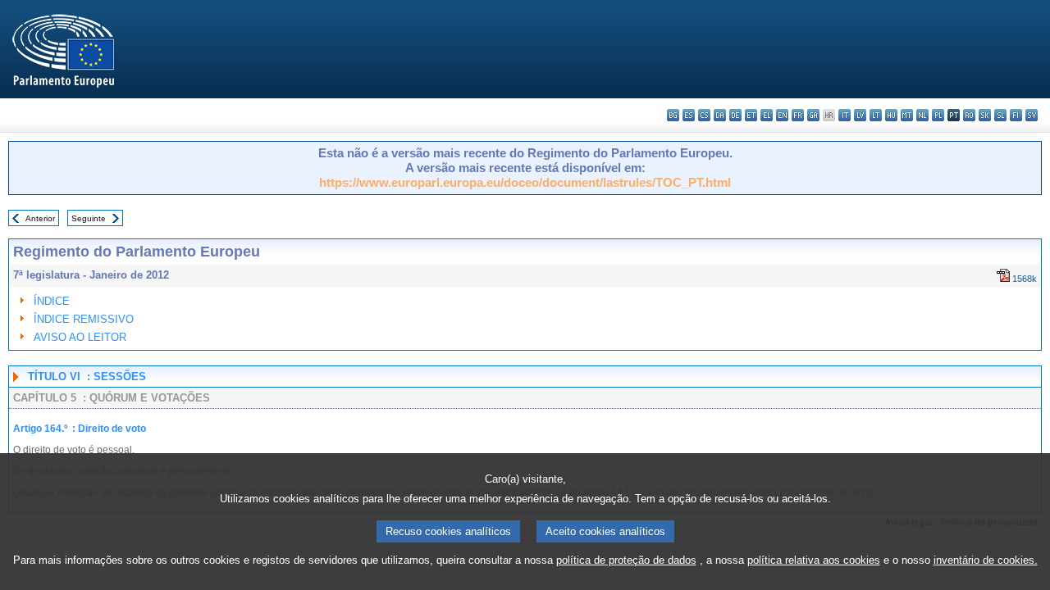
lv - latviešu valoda (860, 115)
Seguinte (88, 218)
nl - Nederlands (922, 115)
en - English (782, 115)
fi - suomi (1016, 115)
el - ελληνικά (766, 115)
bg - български (673, 115)
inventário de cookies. (986, 560)
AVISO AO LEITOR (80, 337)
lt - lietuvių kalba (876, 115)
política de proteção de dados (626, 560)
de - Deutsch (735, 115)
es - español (688, 115)
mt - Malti (907, 115)
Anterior (40, 218)
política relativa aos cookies (813, 560)
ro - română (969, 115)
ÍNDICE (52, 301)
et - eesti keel (751, 115)
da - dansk (720, 115)
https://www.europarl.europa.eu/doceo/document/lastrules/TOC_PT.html (525, 182)
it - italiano (844, 115)
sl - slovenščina (1000, 115)
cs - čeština (704, 115)
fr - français (798, 115)
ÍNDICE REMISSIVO (84, 319)
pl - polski (938, 115)
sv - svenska (1031, 115)
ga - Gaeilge (813, 115)
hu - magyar (891, 115)
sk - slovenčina (985, 115)
